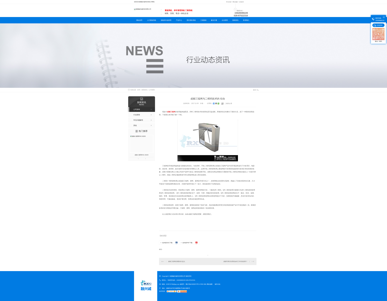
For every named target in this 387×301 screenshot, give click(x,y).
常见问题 (228, 2)
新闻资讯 (235, 20)
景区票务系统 (191, 20)
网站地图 (235, 2)
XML (205, 284)
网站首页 (139, 20)
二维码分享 (228, 103)
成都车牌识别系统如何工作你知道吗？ (235, 261)
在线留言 (241, 2)
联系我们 (246, 20)
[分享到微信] (218, 103)
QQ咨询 (379, 25)
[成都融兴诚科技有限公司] (142, 9)
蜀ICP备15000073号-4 (193, 284)
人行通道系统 (151, 20)
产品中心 (179, 20)
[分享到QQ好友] (216, 103)
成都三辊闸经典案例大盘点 (176, 261)
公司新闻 (152, 90)
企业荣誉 (225, 20)
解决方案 (214, 20)
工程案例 (203, 20)
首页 (138, 90)
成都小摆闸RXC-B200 (141, 155)
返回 (254, 90)
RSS (202, 284)
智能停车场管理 (166, 20)
